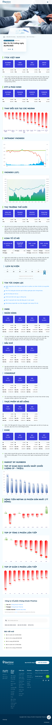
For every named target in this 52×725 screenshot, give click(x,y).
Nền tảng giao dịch (5, 677)
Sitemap (5, 719)
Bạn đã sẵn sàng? (30, 662)
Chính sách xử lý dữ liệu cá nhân (14, 706)
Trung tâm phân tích (21, 674)
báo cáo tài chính (22, 625)
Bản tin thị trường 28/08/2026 (14, 638)
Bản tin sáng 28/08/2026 (12, 641)
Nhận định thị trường (10, 36)
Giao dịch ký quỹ (21, 694)
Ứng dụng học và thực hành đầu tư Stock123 (21, 684)
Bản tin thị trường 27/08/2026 (14, 647)
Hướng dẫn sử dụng (14, 688)
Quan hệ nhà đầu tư (30, 676)
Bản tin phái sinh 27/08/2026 (13, 644)
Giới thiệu (29, 673)
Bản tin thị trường (30, 36)
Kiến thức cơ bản (21, 690)
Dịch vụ (5, 674)
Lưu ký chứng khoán (12, 693)
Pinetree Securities (21, 609)
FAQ (12, 697)
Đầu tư (12, 681)
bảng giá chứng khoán (10, 625)
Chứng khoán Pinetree (17, 604)
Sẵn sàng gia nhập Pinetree (13, 677)
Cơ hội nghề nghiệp (29, 683)
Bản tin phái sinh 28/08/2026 (13, 634)
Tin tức (29, 679)
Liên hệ (29, 687)
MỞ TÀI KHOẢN (42, 662)
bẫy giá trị (30, 625)
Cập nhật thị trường (21, 36)
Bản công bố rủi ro (13, 700)
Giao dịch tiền (13, 684)
